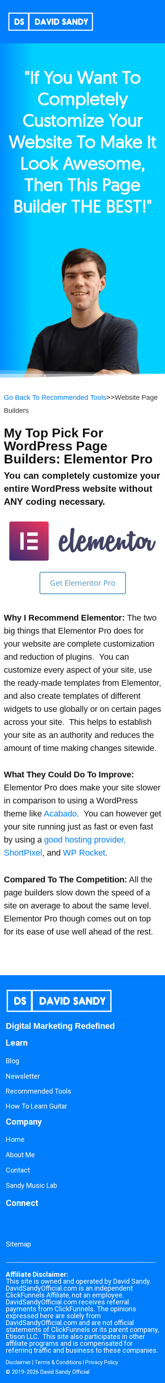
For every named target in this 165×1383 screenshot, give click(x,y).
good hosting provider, (85, 839)
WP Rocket (84, 852)
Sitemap (18, 1244)
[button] (124, 21)
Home (15, 1139)
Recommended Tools (38, 1091)
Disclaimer (18, 1362)
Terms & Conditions (58, 1362)
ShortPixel (23, 852)
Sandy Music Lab (31, 1185)
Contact (18, 1170)
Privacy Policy (101, 1362)
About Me (20, 1155)
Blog (12, 1061)
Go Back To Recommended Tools (55, 397)
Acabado (60, 813)
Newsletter (23, 1076)
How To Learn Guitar (36, 1106)
